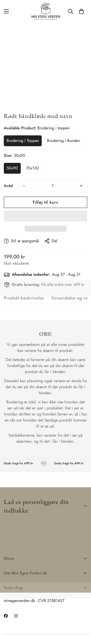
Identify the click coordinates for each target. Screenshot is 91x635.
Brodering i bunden (63, 140)
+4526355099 (16, 606)
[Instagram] (25, 622)
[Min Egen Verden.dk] (45, 11)
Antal (8, 186)
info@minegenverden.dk (24, 612)
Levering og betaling (21, 599)
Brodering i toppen (23, 140)
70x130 (32, 168)
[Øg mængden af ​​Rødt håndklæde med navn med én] (81, 185)
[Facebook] (10, 622)
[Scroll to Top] (82, 608)
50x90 (12, 168)
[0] (81, 11)
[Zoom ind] (76, 95)
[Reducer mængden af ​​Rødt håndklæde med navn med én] (24, 185)
